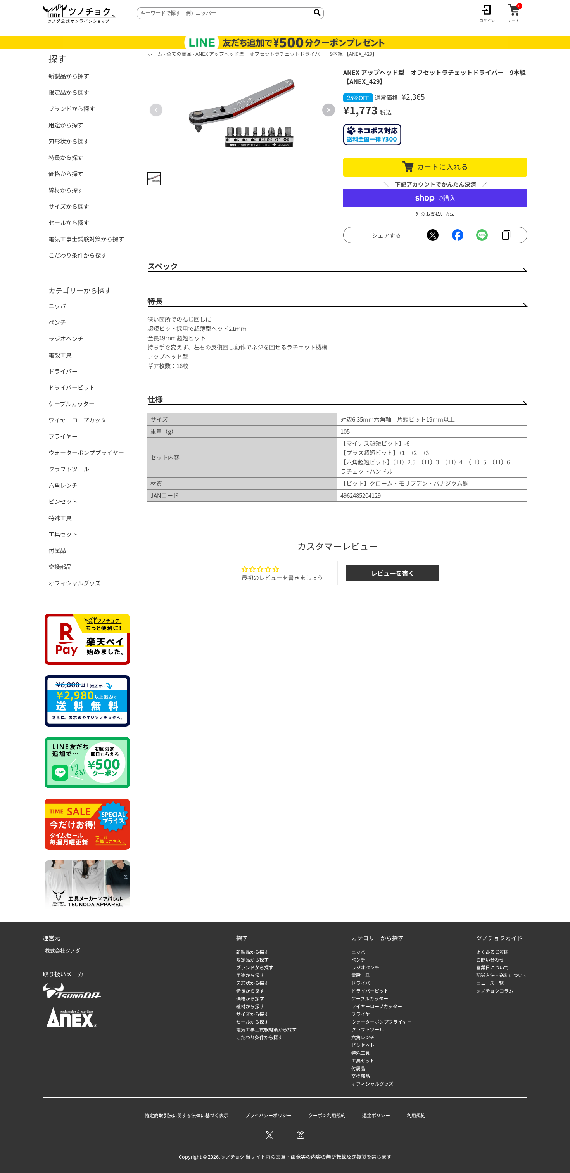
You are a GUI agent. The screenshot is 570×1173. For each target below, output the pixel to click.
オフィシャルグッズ (74, 583)
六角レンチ (63, 485)
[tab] (154, 178)
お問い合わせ (490, 959)
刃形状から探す (68, 141)
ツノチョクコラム (494, 990)
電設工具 (60, 355)
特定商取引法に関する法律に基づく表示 (186, 1115)
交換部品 (60, 566)
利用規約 (416, 1115)
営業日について (492, 967)
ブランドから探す (71, 108)
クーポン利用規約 (326, 1115)
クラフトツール (68, 469)
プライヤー (63, 436)
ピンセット (63, 501)
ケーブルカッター (71, 404)
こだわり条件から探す (77, 255)
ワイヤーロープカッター (80, 420)
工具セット (63, 534)
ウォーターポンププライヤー (86, 452)
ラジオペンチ (65, 338)
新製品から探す (68, 76)
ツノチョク (232, 1156)
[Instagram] (300, 1135)
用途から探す (65, 125)
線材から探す (65, 190)
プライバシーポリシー (268, 1115)
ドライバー (63, 371)
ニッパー (60, 306)
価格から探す (65, 174)
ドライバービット (71, 387)
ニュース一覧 (490, 982)
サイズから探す (68, 206)
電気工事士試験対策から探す (86, 239)
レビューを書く (393, 573)
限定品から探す (68, 92)
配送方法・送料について (501, 975)
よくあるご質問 (492, 951)
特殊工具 (60, 518)
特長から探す (65, 157)
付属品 (57, 550)
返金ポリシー (376, 1115)
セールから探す (68, 222)
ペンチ (57, 322)
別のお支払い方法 (435, 213)
